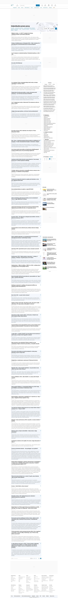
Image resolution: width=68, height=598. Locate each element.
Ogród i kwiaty (51, 580)
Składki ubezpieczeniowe (45, 588)
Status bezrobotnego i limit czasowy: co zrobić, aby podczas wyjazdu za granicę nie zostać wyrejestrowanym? (49, 106)
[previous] (31, 558)
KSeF (54, 7)
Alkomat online (46, 130)
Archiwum (50, 587)
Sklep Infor (27, 581)
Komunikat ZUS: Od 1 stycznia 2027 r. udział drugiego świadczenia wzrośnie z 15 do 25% (49, 102)
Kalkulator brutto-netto (47, 119)
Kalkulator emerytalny (47, 129)
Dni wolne (44, 187)
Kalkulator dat (46, 117)
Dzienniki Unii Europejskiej (29, 589)
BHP (19, 580)
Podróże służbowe (44, 589)
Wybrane (54, 84)
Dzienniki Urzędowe (28, 588)
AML (42, 581)
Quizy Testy (45, 152)
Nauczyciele (20, 588)
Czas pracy (45, 133)
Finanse (12, 587)
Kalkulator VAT (36, 588)
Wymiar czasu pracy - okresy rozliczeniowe (50, 147)
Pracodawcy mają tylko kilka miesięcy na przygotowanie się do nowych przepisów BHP (49, 97)
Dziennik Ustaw (28, 586)
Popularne (46, 84)
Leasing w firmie (36, 580)
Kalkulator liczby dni (46, 116)
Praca (27, 580)
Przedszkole (20, 586)
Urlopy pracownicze (46, 136)
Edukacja (50, 7)
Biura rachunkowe (44, 575)
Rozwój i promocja (13, 589)
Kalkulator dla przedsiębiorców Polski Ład (49, 123)
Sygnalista (15, 30)
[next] (40, 558)
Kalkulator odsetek (36, 589)
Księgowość (15, 7)
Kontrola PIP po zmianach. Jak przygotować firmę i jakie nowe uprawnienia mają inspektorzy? (49, 104)
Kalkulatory (47, 115)
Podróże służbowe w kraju (45, 586)
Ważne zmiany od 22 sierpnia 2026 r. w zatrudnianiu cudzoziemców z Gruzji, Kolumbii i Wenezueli (48, 91)
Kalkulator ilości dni (36, 587)
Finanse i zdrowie (36, 581)
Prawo (32, 7)
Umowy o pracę (46, 134)
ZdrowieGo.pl (51, 586)
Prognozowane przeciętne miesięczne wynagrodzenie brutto (49, 151)
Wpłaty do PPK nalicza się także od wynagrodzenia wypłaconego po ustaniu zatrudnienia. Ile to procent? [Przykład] (49, 86)
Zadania (12, 588)
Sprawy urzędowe (28, 579)
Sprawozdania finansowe (45, 580)
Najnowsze (50, 84)
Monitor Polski (28, 587)
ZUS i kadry (12, 579)
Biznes (22, 7)
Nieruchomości (45, 7)
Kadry (19, 7)
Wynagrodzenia (46, 135)
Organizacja (12, 586)
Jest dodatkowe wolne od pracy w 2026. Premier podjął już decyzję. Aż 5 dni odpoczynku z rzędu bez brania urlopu (49, 111)
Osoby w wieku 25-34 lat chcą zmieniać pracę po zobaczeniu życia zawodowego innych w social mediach (49, 100)
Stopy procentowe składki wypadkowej (49, 140)
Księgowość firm (13, 575)
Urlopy (19, 579)
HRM (19, 581)
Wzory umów (51, 589)
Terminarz (47, 156)
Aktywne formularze (48, 132)
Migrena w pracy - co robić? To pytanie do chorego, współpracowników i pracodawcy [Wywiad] (49, 95)
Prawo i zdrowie (28, 582)
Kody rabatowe (51, 588)
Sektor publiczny (27, 7)
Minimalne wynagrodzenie (45, 587)
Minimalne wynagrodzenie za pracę (49, 144)
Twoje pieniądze (36, 7)
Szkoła (19, 587)
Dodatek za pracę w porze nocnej (48, 145)
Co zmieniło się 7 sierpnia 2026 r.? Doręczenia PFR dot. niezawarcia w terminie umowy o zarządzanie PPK (49, 109)
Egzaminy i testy (21, 589)
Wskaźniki (47, 139)
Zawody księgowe (13, 580)
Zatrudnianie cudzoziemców (48, 237)
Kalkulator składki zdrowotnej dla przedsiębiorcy (48, 125)
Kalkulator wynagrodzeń (47, 118)
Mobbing (12, 30)
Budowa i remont (51, 579)
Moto (41, 7)
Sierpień (51, 156)
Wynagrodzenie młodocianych (48, 146)
